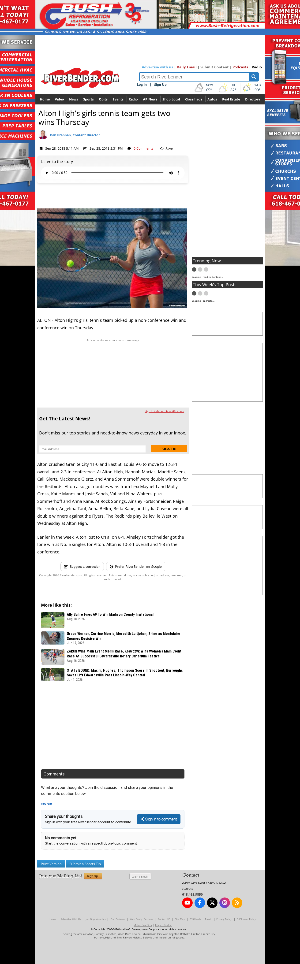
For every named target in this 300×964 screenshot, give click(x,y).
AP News (150, 99)
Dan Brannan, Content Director (75, 135)
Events (118, 99)
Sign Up (160, 84)
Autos (212, 99)
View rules (46, 804)
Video (59, 99)
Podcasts (240, 67)
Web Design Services (141, 919)
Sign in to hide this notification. (164, 411)
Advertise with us (157, 67)
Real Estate (231, 99)
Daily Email (187, 67)
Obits (103, 99)
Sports (88, 99)
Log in (142, 84)
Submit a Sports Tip (85, 863)
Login (134, 876)
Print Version (51, 863)
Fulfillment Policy (246, 919)
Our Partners (118, 919)
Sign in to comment (160, 819)
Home (45, 99)
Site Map (180, 919)
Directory (252, 99)
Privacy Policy (224, 919)
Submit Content (214, 67)
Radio (257, 67)
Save (169, 148)
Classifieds (193, 99)
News (73, 99)
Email (144, 876)
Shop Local (171, 99)
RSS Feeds (195, 919)
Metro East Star (143, 925)
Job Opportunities (96, 919)
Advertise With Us (71, 919)
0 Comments (143, 148)
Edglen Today (163, 925)
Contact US (164, 919)
